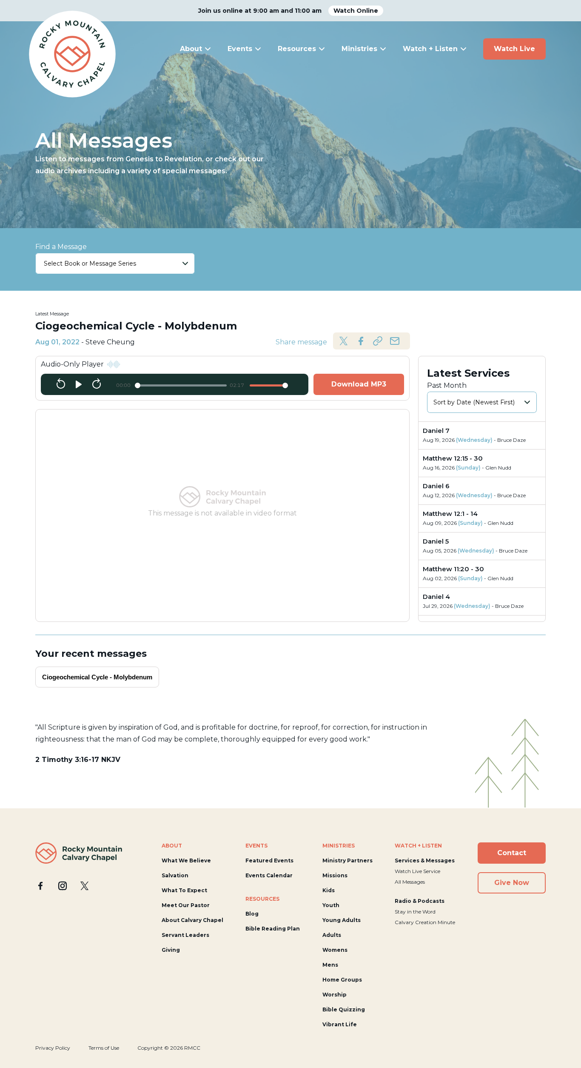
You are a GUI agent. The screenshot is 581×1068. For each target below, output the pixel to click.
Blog (252, 914)
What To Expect (184, 890)
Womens (334, 950)
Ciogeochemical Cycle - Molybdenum (97, 677)
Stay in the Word (415, 911)
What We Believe (186, 860)
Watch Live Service (417, 871)
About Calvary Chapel (192, 920)
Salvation (175, 875)
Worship (334, 994)
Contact (511, 853)
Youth (330, 905)
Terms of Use (103, 1048)
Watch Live (514, 49)
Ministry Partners (347, 860)
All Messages (410, 882)
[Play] (78, 384)
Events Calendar (269, 875)
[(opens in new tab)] (40, 886)
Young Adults (341, 920)
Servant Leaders (185, 935)
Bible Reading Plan (272, 928)
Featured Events (269, 860)
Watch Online (355, 10)
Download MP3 (358, 384)
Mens (330, 965)
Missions (334, 875)
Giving (171, 950)
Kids (328, 890)
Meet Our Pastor (186, 905)
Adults (331, 935)
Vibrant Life (339, 1024)
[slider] (181, 385)
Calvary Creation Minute (425, 922)
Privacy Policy (52, 1048)
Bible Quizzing (343, 1009)
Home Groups (342, 979)
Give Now (511, 883)
